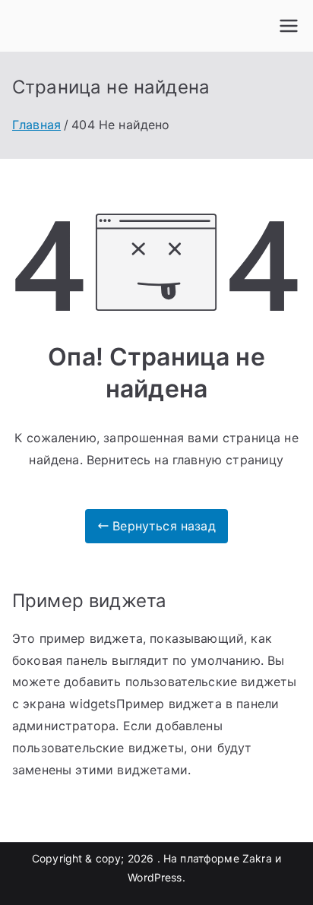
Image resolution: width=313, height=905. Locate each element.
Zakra (257, 858)
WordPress (155, 877)
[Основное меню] (289, 25)
